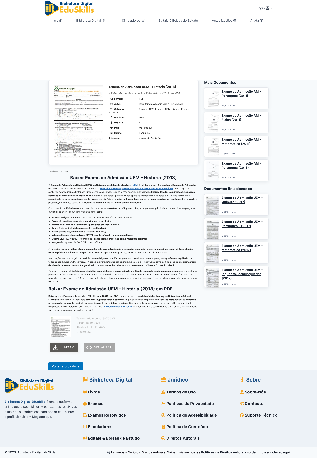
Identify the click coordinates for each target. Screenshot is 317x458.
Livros (94, 392)
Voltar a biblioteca (66, 366)
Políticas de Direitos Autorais (223, 452)
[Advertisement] (158, 52)
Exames (95, 403)
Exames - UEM (146, 109)
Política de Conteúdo (187, 426)
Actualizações (222, 20)
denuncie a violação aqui (271, 452)
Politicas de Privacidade (190, 403)
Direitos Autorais (183, 438)
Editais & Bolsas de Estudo (178, 20)
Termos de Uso (181, 392)
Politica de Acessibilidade (191, 415)
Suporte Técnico (261, 415)
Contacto (254, 403)
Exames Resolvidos (107, 415)
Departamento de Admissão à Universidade (161, 104)
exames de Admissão (150, 138)
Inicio (54, 20)
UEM (135, 185)
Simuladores (131, 20)
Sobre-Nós (255, 392)
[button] (271, 8)
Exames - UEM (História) (167, 109)
